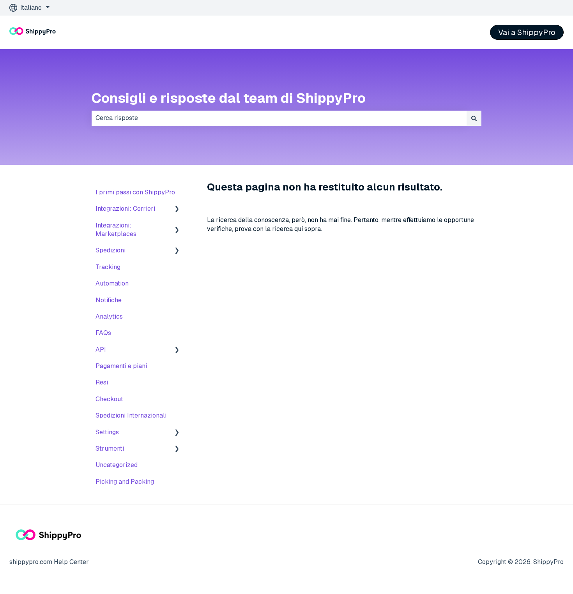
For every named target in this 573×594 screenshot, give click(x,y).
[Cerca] (474, 118)
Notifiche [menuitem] (109, 300)
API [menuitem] (101, 349)
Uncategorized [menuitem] (117, 465)
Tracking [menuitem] (108, 267)
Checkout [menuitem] (109, 399)
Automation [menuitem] (112, 283)
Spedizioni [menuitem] (111, 250)
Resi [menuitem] (102, 382)
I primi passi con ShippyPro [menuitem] (135, 192)
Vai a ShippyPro (526, 32)
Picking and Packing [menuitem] (125, 482)
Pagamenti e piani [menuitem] (121, 366)
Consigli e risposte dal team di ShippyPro (229, 98)
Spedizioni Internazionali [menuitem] (131, 415)
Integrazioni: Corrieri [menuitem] (125, 208)
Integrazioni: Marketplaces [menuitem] (116, 229)
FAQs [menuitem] (103, 333)
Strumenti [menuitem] (110, 448)
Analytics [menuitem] (109, 316)
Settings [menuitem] (107, 432)
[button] (177, 209)
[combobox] (279, 118)
